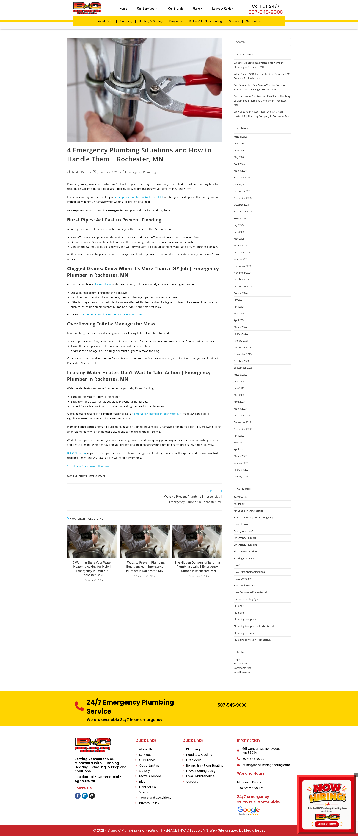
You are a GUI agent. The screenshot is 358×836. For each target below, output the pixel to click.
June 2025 (239, 232)
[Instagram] (92, 796)
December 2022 (242, 422)
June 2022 (239, 435)
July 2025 (239, 225)
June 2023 (239, 388)
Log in (237, 659)
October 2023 (241, 361)
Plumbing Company (245, 619)
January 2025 (241, 259)
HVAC (237, 565)
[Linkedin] (85, 796)
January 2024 (241, 340)
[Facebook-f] (78, 796)
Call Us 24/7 (266, 6)
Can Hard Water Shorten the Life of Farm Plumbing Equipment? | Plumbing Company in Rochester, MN (262, 100)
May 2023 (239, 395)
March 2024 (240, 327)
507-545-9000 (266, 12)
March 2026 (240, 170)
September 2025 (243, 211)
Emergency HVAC (243, 531)
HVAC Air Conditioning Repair (250, 571)
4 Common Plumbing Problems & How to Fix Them (112, 314)
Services (145, 755)
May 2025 (239, 238)
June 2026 (239, 150)
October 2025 (241, 204)
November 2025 (243, 198)
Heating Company (244, 558)
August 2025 (240, 218)
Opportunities (149, 765)
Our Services (145, 8)
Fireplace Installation (245, 551)
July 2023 (239, 381)
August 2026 (240, 136)
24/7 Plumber (241, 497)
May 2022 (239, 442)
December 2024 (242, 266)
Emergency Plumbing (142, 172)
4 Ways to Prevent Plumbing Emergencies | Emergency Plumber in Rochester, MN (145, 566)
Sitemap (145, 792)
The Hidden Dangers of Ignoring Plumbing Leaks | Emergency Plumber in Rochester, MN (197, 566)
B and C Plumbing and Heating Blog (253, 517)
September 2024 (243, 286)
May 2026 (239, 157)
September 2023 (243, 367)
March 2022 (240, 456)
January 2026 (241, 184)
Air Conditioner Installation (249, 510)
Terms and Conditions (155, 797)
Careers (234, 21)
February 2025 (242, 252)
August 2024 (240, 293)
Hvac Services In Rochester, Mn (251, 592)
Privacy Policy (149, 803)
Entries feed (240, 663)
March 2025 (240, 245)
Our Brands (175, 8)
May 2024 (239, 313)
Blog (142, 781)
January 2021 (241, 476)
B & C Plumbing (77, 453)
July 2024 (239, 299)
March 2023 (240, 408)
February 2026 (242, 177)
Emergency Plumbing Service (89, 476)
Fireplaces (176, 21)
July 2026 (239, 143)
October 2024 (241, 279)
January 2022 (241, 463)
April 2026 (239, 164)
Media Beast (80, 172)
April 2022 (239, 449)
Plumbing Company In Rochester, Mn (254, 626)
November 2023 (243, 354)
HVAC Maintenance (244, 585)
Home (123, 8)
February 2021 (242, 469)
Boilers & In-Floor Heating (205, 21)
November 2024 (243, 272)
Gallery (197, 8)
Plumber (238, 605)
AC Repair (239, 503)
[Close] (356, 775)
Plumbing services (244, 633)
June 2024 (239, 306)
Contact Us (253, 21)
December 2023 (242, 347)
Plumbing (126, 21)
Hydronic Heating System (248, 599)
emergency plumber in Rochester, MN (139, 197)
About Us (103, 21)
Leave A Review (223, 8)
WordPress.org (242, 672)
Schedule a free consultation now (88, 466)
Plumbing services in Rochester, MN (253, 639)
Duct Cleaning (241, 524)
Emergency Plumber (245, 537)
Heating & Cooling (151, 21)
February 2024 (242, 333)
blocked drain (102, 284)
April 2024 (239, 320)
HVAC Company (243, 578)
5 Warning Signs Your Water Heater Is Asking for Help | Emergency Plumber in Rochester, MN (92, 568)
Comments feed (243, 667)
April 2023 (239, 401)
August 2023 (240, 374)
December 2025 (242, 191)
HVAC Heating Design (201, 771)
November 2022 (243, 429)
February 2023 (242, 415)
